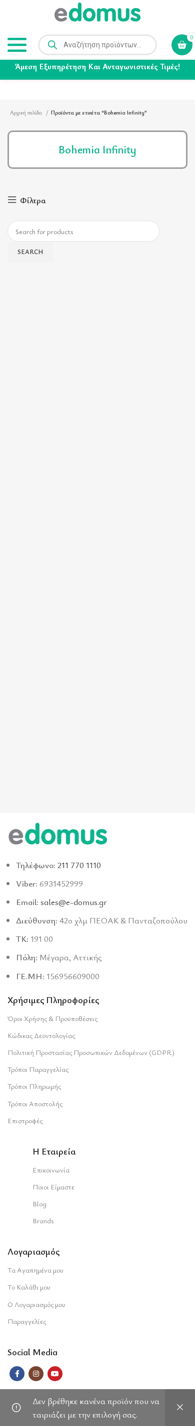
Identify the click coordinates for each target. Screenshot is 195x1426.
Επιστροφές (25, 1120)
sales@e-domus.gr (73, 901)
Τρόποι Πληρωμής (34, 1086)
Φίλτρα (33, 200)
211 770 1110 (79, 865)
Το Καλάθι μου (29, 1287)
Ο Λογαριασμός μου (37, 1304)
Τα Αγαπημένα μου (36, 1270)
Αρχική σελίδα (27, 112)
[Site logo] (97, 13)
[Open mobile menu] (17, 45)
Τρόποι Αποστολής (35, 1103)
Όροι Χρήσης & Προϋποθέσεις (53, 1018)
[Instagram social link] (36, 1373)
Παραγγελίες (27, 1321)
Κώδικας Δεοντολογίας (41, 1035)
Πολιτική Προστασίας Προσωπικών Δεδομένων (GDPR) (91, 1052)
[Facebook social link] (17, 1373)
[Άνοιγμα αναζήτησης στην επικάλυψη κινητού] (97, 45)
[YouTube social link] (55, 1373)
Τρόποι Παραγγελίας (38, 1069)
